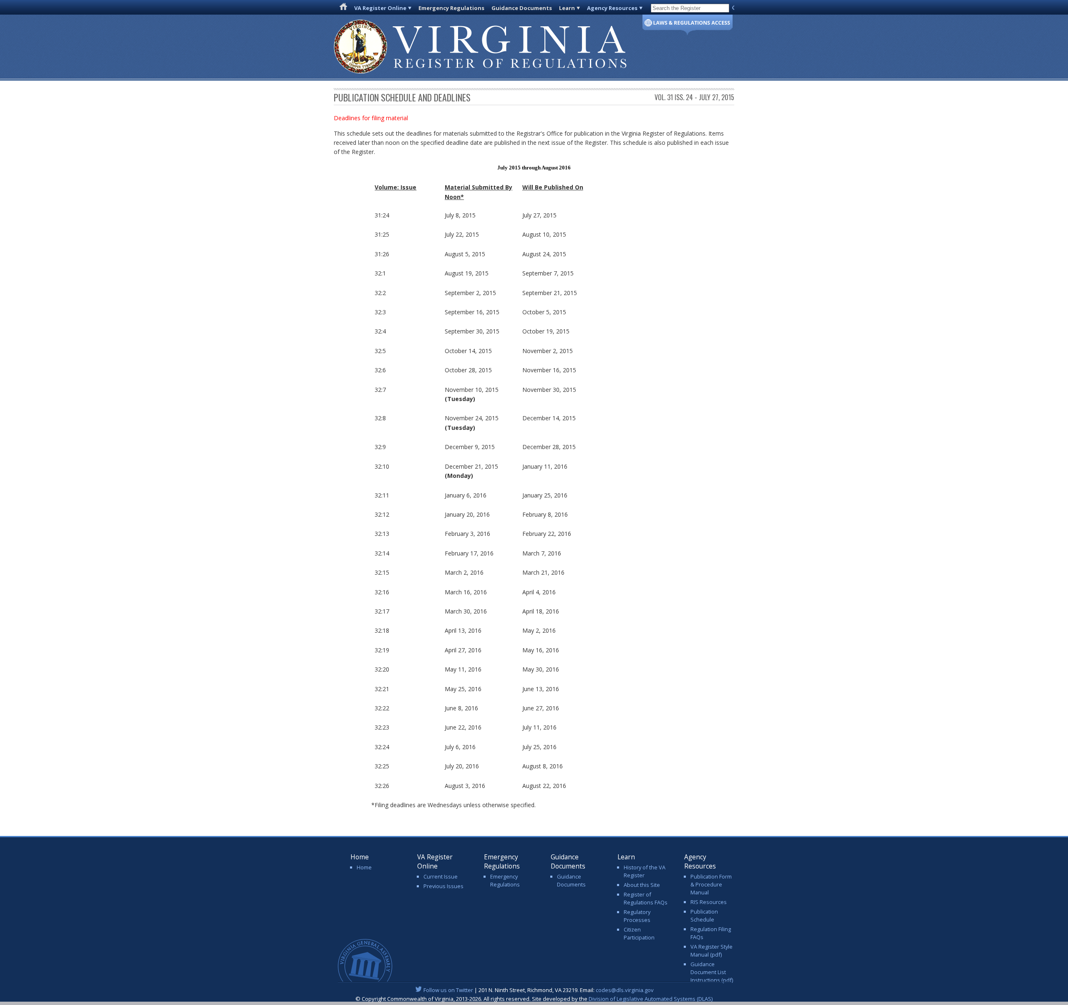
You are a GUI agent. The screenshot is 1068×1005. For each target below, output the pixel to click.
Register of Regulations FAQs (646, 898)
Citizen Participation (639, 933)
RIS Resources (708, 902)
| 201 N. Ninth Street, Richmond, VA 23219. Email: (538, 990)
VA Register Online (380, 8)
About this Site (642, 885)
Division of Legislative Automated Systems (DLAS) (651, 998)
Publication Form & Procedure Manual (711, 884)
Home (364, 867)
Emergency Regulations (451, 8)
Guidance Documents (521, 8)
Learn (567, 8)
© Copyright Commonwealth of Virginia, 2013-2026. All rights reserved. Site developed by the (534, 998)
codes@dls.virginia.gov (625, 990)
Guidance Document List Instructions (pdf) (711, 972)
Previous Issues (443, 886)
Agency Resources (612, 8)
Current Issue (440, 876)
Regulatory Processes (637, 916)
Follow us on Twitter (448, 990)
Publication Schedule (704, 915)
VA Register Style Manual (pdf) (711, 950)
